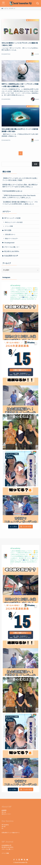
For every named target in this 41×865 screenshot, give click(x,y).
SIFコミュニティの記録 (12, 218)
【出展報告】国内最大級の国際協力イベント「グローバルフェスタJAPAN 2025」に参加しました (20, 203)
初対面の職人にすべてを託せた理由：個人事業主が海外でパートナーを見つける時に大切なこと (20, 186)
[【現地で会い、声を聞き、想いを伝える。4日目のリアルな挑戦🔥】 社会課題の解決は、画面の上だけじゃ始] (20, 395)
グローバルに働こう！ (12, 247)
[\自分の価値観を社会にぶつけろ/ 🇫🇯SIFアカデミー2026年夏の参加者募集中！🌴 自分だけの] (20, 468)
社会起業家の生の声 (11, 256)
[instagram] (19, 860)
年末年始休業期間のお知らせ (12, 191)
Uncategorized (9, 242)
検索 (35, 164)
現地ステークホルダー (11, 238)
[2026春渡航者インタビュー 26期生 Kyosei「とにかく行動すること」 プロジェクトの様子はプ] (20, 432)
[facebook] (14, 860)
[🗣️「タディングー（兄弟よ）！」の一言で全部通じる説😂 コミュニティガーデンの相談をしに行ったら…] (20, 505)
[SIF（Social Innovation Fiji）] (20, 3)
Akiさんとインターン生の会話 (14, 222)
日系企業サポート (10, 234)
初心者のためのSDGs (11, 251)
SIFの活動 (7, 230)
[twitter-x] (17, 860)
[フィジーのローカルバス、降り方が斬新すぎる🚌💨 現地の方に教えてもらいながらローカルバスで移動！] (20, 322)
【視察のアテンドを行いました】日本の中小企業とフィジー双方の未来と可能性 (20, 179)
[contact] (27, 860)
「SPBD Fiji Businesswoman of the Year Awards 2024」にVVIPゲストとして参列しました (19, 196)
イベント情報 (9, 226)
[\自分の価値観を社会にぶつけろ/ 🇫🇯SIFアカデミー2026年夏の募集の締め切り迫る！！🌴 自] (20, 359)
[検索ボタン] (37, 3)
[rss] (24, 860)
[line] (22, 860)
